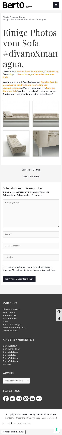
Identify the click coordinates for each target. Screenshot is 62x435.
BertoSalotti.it (10, 346)
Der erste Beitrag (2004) (15, 328)
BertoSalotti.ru (10, 361)
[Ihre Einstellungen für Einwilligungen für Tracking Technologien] (57, 430)
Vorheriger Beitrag (31, 170)
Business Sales (10, 315)
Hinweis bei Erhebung (13, 432)
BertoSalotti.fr (10, 355)
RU (29, 423)
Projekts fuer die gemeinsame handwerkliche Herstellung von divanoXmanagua (30, 85)
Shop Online (9, 312)
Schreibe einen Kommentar (29, 72)
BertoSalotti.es (10, 352)
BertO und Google (12, 324)
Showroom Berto (11, 309)
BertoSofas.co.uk (11, 349)
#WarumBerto (10, 318)
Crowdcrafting (51, 72)
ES (24, 423)
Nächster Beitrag (30, 177)
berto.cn (7, 364)
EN (8, 423)
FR (19, 423)
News (6, 321)
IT (4, 423)
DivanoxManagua (25, 74)
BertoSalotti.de (11, 358)
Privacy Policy (33, 418)
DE (14, 423)
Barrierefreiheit (49, 418)
